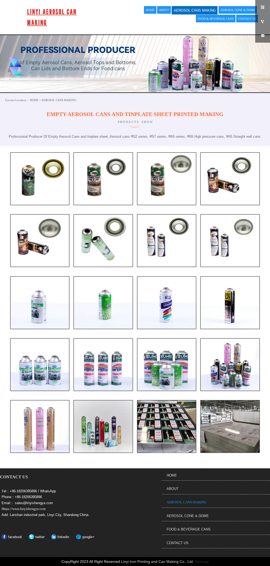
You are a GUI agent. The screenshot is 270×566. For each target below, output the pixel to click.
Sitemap (202, 561)
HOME (34, 100)
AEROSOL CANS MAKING (58, 100)
